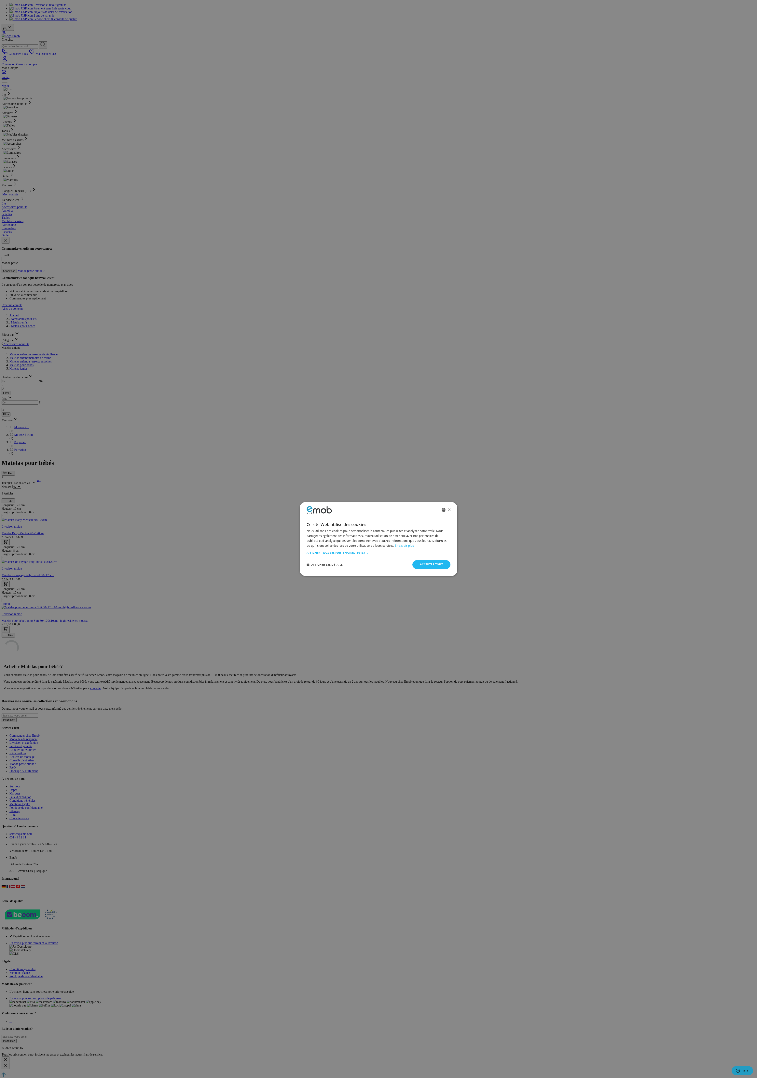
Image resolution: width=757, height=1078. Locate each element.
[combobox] (444, 510)
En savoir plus (404, 545)
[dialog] (378, 539)
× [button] (448, 509)
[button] (378, 553)
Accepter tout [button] (431, 564)
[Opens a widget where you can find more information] (742, 1071)
